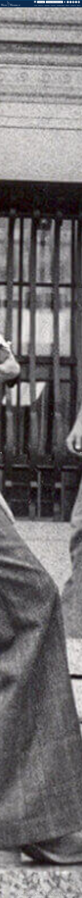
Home (35, 5)
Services (53, 5)
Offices (67, 5)
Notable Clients (60, 5)
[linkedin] (73, 2)
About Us (40, 5)
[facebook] (68, 2)
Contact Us (73, 5)
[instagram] (76, 2)
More (78, 5)
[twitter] (70, 2)
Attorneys (47, 5)
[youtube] (79, 2)
